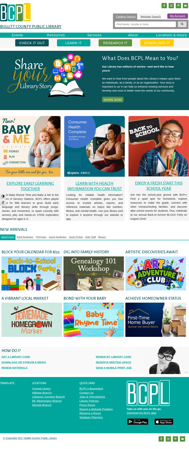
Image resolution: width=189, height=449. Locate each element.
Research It (115, 43)
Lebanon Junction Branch (48, 396)
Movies (102, 237)
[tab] (125, 16)
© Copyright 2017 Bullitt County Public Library (30, 438)
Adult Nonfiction (25, 237)
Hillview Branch (42, 392)
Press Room (87, 405)
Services (94, 35)
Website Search (151, 16)
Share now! (113, 99)
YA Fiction (41, 237)
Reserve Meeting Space (113, 362)
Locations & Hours (171, 35)
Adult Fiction (7, 237)
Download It (157, 43)
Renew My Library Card (113, 356)
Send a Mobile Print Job (114, 367)
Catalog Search (126, 16)
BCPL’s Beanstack (91, 388)
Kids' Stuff (90, 237)
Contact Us (86, 392)
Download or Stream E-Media (23, 362)
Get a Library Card (15, 356)
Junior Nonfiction (57, 237)
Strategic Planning (91, 417)
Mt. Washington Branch (47, 400)
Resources (56, 35)
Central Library (41, 388)
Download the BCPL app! (141, 413)
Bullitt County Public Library (30, 26)
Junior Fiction (76, 237)
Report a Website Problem (96, 409)
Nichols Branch (42, 405)
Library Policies (89, 400)
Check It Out (32, 43)
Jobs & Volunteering (92, 396)
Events (17, 35)
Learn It (73, 43)
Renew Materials (14, 367)
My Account (177, 15)
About (133, 35)
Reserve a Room (90, 413)
